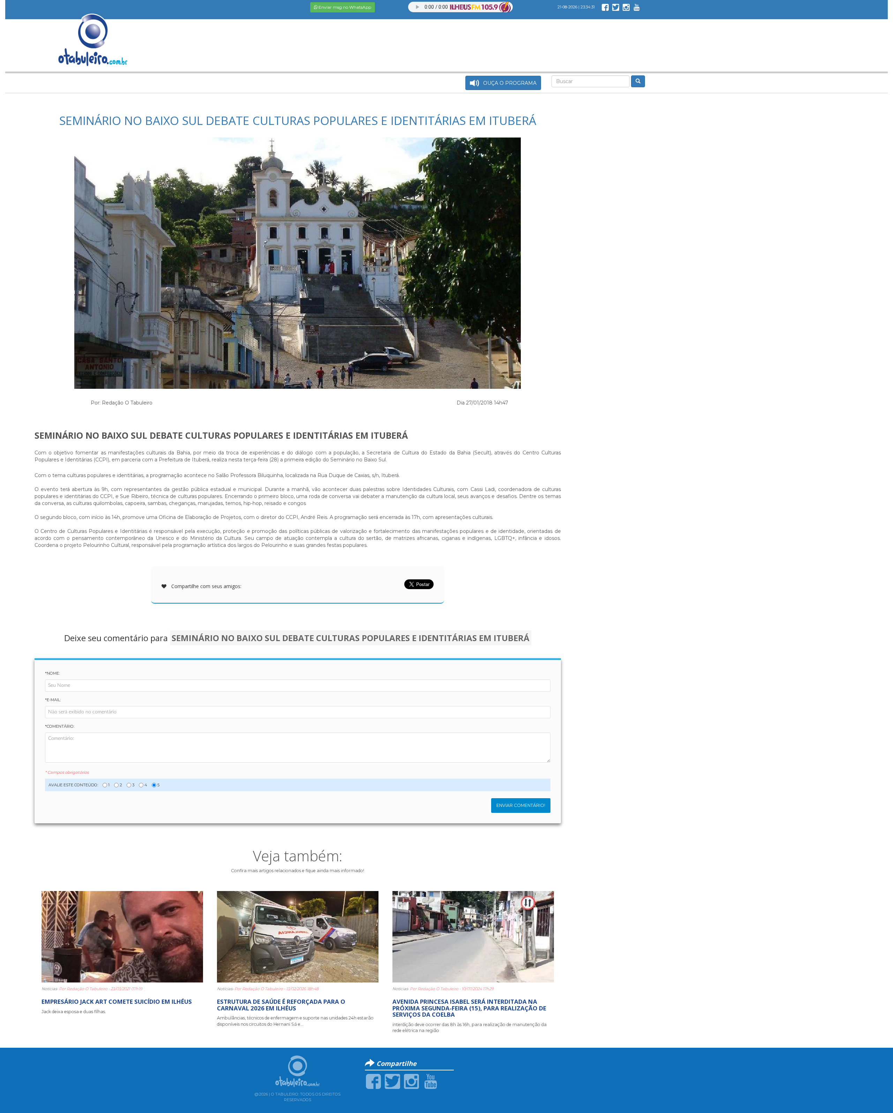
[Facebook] (373, 1081)
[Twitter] (392, 1081)
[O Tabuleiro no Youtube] (636, 7)
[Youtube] (430, 1081)
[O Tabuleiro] (93, 33)
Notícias (49, 988)
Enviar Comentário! (520, 805)
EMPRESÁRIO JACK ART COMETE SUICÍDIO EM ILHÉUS (117, 1001)
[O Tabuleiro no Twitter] (615, 7)
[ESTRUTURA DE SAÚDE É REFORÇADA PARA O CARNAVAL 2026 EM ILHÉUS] (297, 936)
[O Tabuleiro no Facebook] (605, 7)
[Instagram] (411, 1081)
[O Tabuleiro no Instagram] (626, 7)
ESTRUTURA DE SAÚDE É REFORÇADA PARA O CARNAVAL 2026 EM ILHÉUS (281, 1004)
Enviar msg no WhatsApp (344, 7)
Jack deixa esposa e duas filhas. (74, 1011)
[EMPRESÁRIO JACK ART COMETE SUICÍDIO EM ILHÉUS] (122, 936)
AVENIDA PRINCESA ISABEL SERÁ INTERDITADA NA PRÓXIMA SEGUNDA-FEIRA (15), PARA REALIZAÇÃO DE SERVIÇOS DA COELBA (469, 1007)
